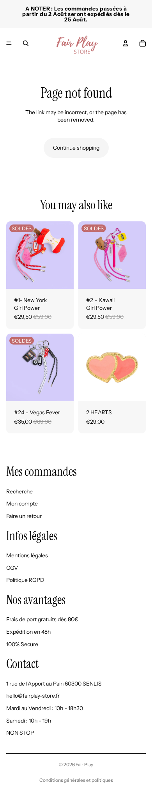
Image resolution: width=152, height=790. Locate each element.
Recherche (19, 491)
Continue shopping (76, 147)
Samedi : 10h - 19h (28, 720)
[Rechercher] (25, 43)
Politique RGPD (25, 579)
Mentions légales (27, 555)
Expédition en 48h (28, 631)
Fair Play (84, 764)
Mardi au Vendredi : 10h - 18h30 (44, 708)
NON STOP (20, 732)
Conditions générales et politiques (76, 780)
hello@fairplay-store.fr (33, 695)
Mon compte (22, 503)
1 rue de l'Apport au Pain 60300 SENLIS (54, 683)
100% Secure (22, 644)
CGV (12, 567)
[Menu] (9, 43)
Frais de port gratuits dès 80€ (42, 619)
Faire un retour (24, 516)
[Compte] (125, 43)
